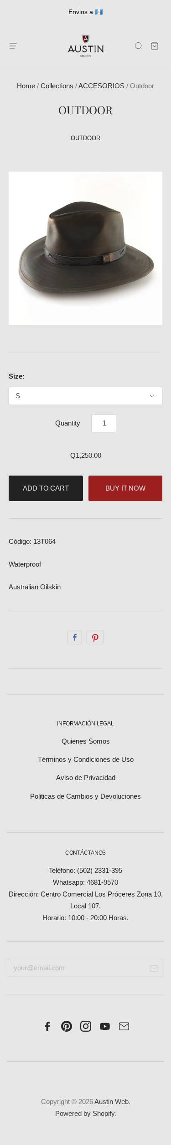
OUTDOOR (85, 138)
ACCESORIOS (101, 86)
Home (26, 86)
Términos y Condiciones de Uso (86, 759)
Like (74, 637)
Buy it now (125, 488)
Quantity (67, 423)
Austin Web (111, 1101)
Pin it (95, 637)
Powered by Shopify (84, 1113)
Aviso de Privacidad (85, 777)
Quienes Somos (86, 741)
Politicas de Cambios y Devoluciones (85, 796)
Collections (57, 86)
